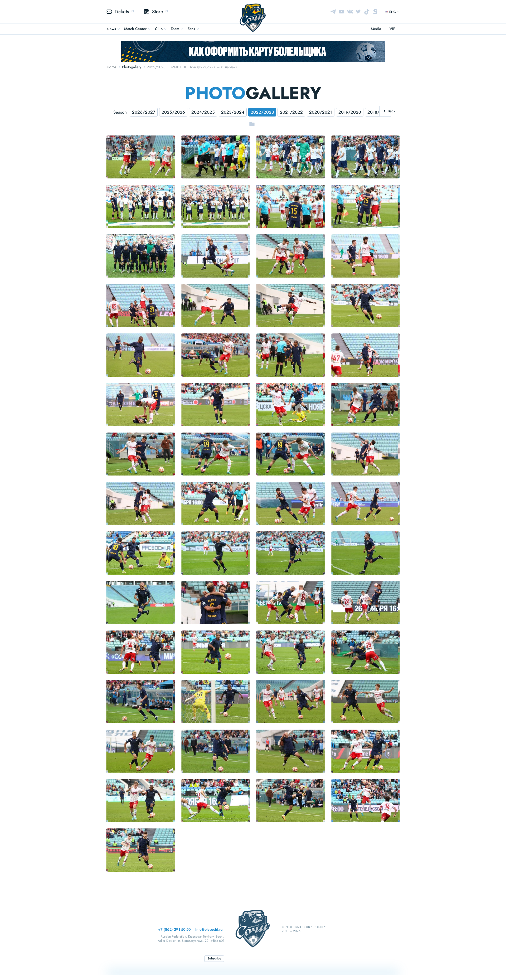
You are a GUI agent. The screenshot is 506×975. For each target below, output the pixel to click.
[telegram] (333, 11)
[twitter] (358, 11)
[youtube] (341, 11)
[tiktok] (367, 11)
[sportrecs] (375, 11)
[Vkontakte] (350, 11)
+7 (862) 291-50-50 (174, 929)
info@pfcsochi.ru (209, 929)
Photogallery (131, 67)
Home (111, 67)
